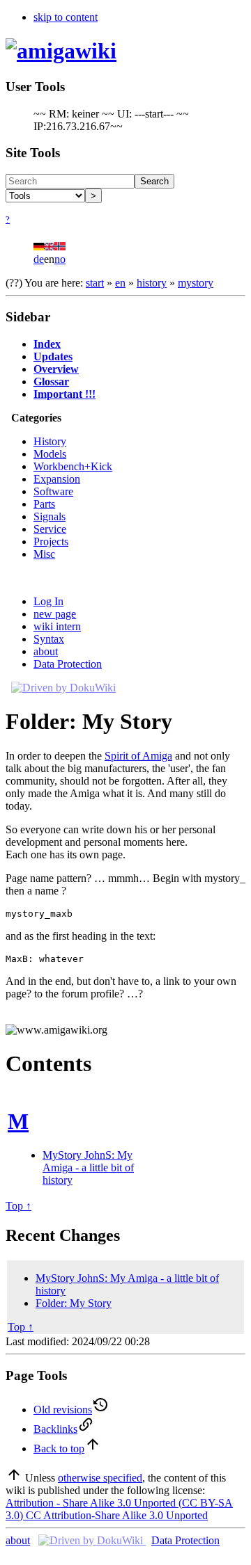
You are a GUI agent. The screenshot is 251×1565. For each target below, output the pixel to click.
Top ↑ (18, 1206)
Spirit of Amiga (138, 756)
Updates (53, 356)
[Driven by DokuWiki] (63, 687)
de (38, 259)
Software (53, 491)
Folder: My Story (74, 1303)
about (45, 651)
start (95, 283)
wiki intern (57, 626)
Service (49, 529)
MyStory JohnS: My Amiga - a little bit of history (88, 1167)
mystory (195, 283)
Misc (44, 554)
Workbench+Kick (72, 466)
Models (49, 454)
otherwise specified (100, 1478)
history (152, 283)
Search (154, 181)
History (49, 441)
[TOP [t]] (14, 1478)
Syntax (48, 639)
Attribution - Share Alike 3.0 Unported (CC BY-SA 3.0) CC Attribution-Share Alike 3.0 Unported (119, 1509)
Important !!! (64, 394)
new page (54, 614)
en (120, 283)
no (60, 259)
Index (47, 344)
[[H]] (61, 50)
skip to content (65, 17)
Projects (50, 541)
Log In (48, 601)
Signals (49, 516)
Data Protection (67, 664)
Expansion (56, 479)
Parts (44, 504)
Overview (56, 369)
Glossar (51, 381)
